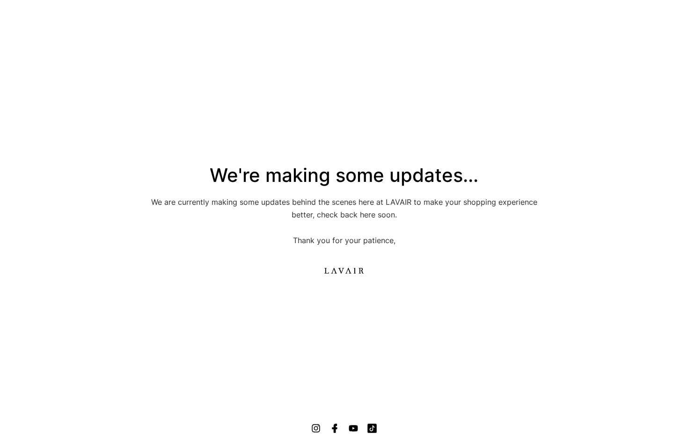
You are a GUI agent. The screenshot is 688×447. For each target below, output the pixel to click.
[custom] (316, 428)
